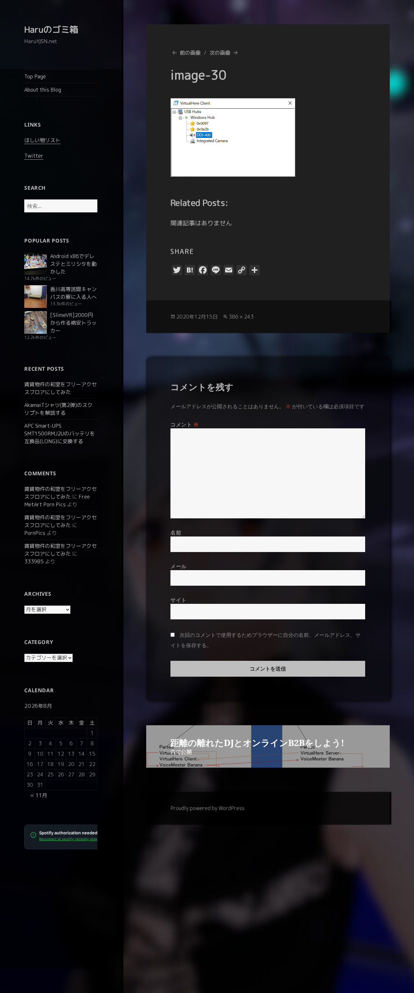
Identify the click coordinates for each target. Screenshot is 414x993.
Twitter (33, 155)
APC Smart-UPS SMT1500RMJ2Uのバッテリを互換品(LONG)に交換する (59, 433)
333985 (34, 561)
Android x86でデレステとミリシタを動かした (73, 264)
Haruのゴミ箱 (51, 29)
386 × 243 (241, 316)
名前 (175, 532)
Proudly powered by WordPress (207, 808)
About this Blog (42, 89)
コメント (184, 424)
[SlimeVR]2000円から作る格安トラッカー (73, 322)
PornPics (34, 532)
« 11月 (38, 795)
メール (178, 566)
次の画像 (220, 52)
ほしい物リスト (42, 140)
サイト (178, 600)
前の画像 (190, 52)
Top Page (35, 76)
